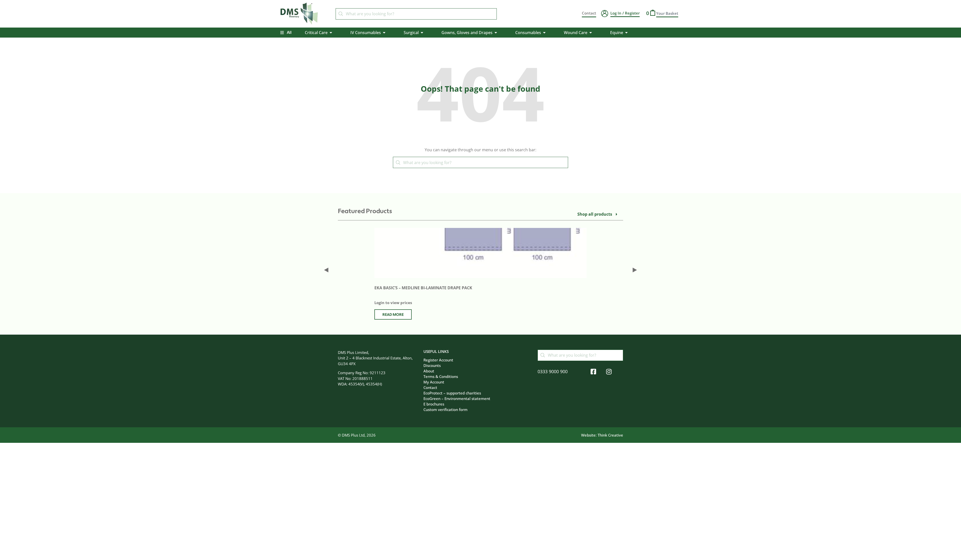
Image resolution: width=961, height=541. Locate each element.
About (428, 370)
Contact (430, 387)
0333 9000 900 (553, 371)
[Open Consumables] (544, 33)
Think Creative (610, 435)
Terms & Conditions (440, 376)
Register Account (438, 359)
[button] (326, 269)
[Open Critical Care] (331, 33)
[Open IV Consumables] (384, 33)
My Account (433, 381)
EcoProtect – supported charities (452, 392)
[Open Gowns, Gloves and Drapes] (496, 33)
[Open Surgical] (422, 33)
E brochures (433, 404)
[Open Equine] (626, 33)
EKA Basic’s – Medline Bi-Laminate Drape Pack (423, 288)
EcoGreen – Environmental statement (456, 398)
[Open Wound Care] (591, 33)
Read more (393, 314)
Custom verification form (445, 409)
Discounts (432, 365)
